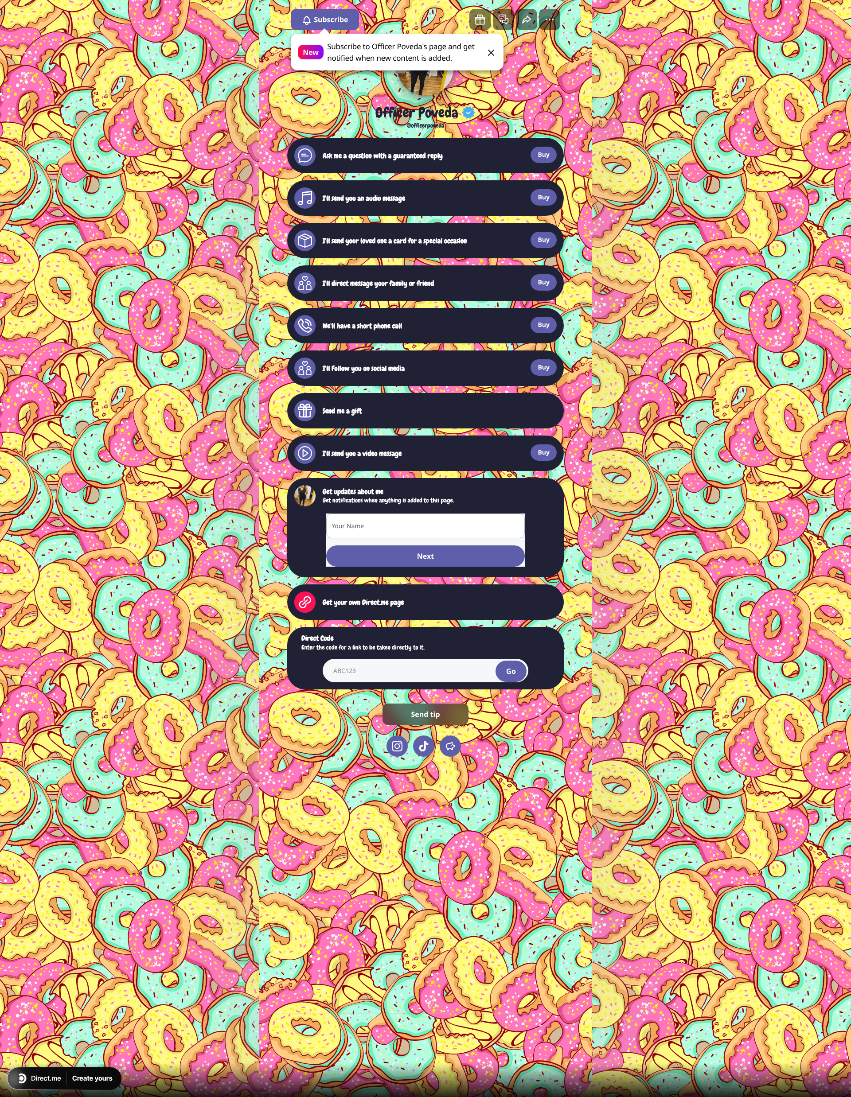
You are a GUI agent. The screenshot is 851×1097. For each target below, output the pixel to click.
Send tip (425, 714)
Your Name (348, 526)
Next (425, 556)
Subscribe (330, 19)
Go (511, 671)
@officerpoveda (426, 126)
